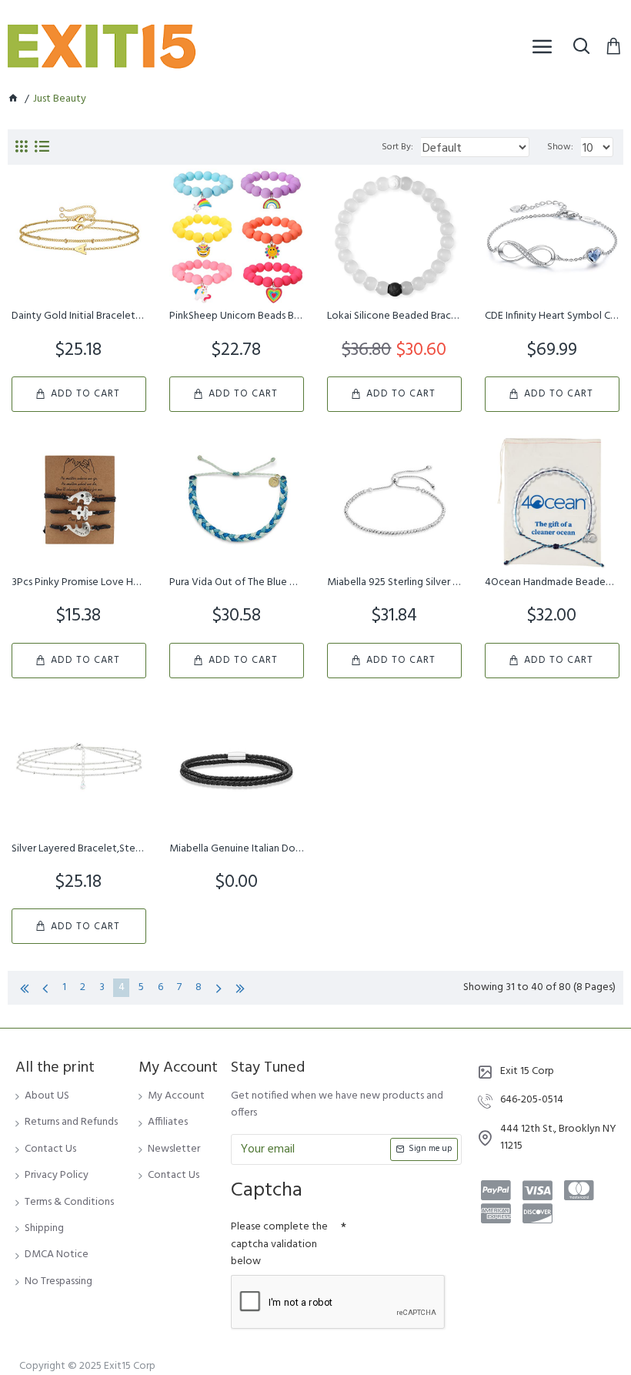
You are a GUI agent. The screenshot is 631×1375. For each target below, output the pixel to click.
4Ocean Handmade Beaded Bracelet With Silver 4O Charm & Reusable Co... (552, 583)
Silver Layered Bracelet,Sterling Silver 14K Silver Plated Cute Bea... (79, 849)
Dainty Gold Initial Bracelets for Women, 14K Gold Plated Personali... (79, 316)
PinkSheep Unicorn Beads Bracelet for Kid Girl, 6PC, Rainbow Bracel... (236, 316)
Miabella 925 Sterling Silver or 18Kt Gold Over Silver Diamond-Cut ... (394, 583)
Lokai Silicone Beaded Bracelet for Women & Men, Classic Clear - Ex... (394, 316)
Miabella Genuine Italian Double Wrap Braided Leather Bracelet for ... (236, 849)
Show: (560, 147)
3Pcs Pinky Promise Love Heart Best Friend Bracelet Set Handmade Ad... (79, 583)
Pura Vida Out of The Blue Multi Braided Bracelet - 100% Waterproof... (236, 583)
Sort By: (397, 147)
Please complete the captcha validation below (279, 1244)
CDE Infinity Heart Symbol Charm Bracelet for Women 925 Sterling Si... (552, 316)
